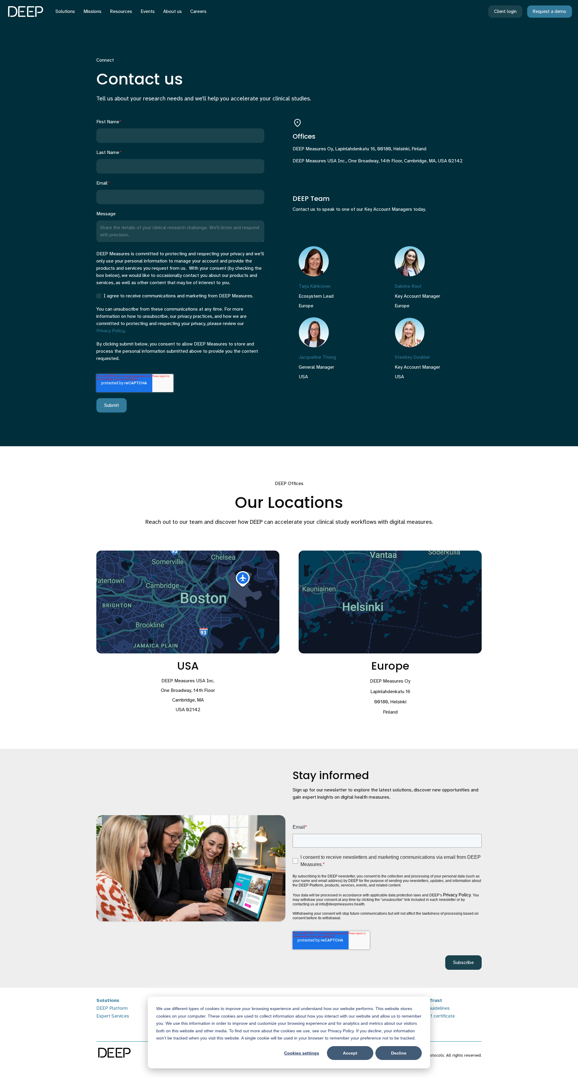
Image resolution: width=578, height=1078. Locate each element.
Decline (398, 1053)
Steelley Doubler (412, 357)
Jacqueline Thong (317, 357)
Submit (111, 405)
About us (172, 11)
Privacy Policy (110, 330)
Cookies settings (301, 1053)
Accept (350, 1053)
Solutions (65, 11)
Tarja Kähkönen (315, 286)
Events (148, 11)
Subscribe (463, 962)
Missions (92, 11)
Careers (198, 11)
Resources (121, 11)
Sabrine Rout (408, 286)
